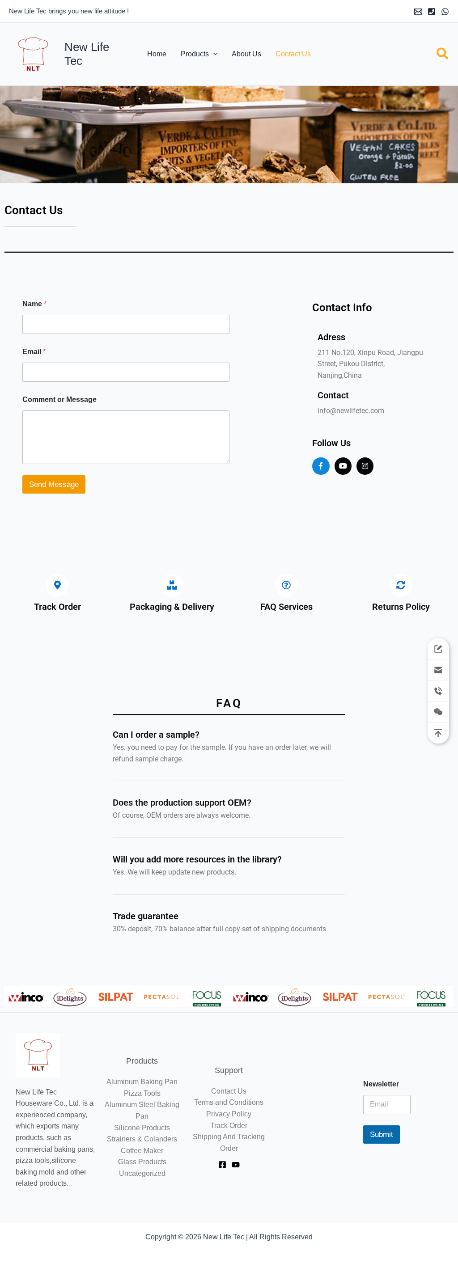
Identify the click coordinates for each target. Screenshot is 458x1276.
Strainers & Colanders (142, 1139)
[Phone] (432, 12)
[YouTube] (236, 1165)
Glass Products (142, 1162)
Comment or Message (59, 399)
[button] (213, 54)
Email (34, 351)
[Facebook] (222, 1165)
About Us (246, 54)
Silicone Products (142, 1128)
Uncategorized (142, 1173)
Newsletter (381, 1084)
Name (34, 304)
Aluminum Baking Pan (142, 1082)
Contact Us (293, 54)
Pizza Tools (142, 1093)
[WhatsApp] (445, 12)
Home (156, 54)
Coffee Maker (142, 1150)
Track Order (228, 1125)
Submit (381, 1134)
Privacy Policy (228, 1114)
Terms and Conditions (228, 1102)
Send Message (54, 484)
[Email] (418, 12)
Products (195, 54)
